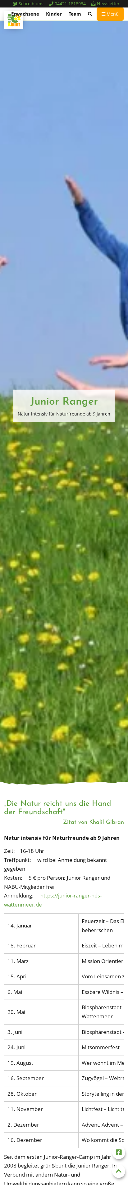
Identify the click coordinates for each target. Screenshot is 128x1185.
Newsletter (108, 4)
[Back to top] (118, 1171)
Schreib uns (30, 4)
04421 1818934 (69, 4)
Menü (112, 14)
